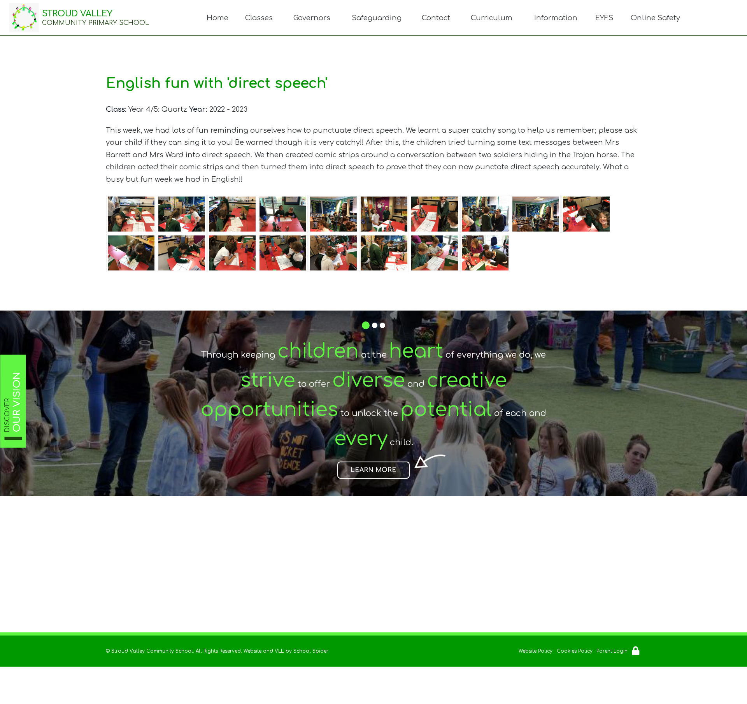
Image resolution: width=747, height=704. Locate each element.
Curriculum (491, 18)
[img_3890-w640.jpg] (181, 214)
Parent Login (612, 651)
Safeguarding (377, 18)
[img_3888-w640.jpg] (535, 214)
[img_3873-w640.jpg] (485, 252)
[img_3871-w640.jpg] (283, 252)
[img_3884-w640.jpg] (384, 214)
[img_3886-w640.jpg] (384, 252)
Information (555, 18)
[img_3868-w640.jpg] (181, 252)
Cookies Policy (575, 651)
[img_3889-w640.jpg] (333, 214)
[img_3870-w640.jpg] (232, 252)
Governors (311, 18)
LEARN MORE (373, 470)
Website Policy (535, 651)
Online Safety (655, 18)
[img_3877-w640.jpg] (283, 214)
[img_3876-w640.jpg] (434, 252)
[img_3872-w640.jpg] (333, 252)
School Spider (310, 651)
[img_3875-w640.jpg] (131, 252)
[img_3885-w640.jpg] (434, 214)
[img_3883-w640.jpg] (232, 214)
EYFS (604, 18)
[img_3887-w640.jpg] (485, 214)
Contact (436, 18)
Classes (259, 18)
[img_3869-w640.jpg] (586, 214)
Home (217, 18)
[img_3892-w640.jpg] (131, 214)
